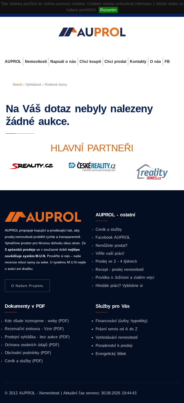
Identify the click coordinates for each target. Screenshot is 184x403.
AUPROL (13, 61)
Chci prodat (115, 61)
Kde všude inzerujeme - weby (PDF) (37, 321)
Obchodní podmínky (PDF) (28, 353)
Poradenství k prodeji (114, 345)
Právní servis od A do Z (117, 329)
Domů (17, 84)
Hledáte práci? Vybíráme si (119, 285)
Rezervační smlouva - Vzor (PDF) (34, 329)
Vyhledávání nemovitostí (117, 337)
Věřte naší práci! (110, 253)
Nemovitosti (36, 61)
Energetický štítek (111, 354)
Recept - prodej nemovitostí (120, 269)
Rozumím (108, 10)
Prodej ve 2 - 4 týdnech (116, 261)
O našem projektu (27, 285)
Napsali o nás (63, 61)
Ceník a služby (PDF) (24, 361)
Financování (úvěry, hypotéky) (121, 321)
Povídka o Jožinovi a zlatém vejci (125, 277)
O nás (155, 61)
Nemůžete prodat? (111, 245)
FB (167, 61)
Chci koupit (90, 61)
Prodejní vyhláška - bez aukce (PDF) (37, 337)
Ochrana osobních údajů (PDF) (32, 345)
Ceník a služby (109, 229)
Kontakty (138, 61)
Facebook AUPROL (113, 237)
